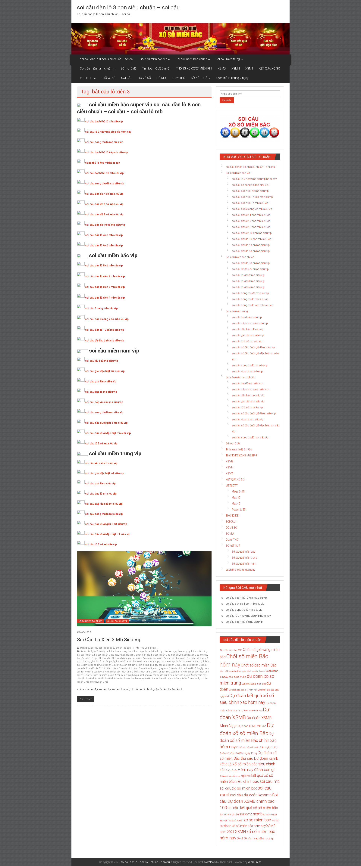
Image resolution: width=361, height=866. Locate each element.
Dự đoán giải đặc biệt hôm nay (243, 690)
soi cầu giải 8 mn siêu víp (100, 381)
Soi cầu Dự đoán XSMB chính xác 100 (249, 801)
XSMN (235, 68)
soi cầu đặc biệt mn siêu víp (248, 395)
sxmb (257, 814)
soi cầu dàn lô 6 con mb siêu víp (251, 251)
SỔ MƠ (161, 78)
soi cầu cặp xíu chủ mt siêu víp (250, 323)
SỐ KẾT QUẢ (199, 78)
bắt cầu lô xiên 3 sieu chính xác (134, 654)
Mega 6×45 (238, 491)
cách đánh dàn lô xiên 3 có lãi (91, 668)
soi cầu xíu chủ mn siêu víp (247, 419)
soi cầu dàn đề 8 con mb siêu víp (251, 226)
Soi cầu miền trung (227, 59)
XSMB (222, 68)
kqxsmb (246, 776)
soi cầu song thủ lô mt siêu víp (104, 513)
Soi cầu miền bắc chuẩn (191, 59)
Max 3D (236, 497)
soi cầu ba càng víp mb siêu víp (250, 184)
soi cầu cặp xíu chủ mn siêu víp (250, 389)
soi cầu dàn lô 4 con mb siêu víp (251, 245)
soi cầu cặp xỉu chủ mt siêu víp (103, 503)
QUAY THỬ (178, 78)
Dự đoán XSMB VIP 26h (252, 726)
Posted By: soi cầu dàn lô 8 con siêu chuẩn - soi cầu (105, 648)
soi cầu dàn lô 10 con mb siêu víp (251, 239)
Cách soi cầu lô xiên (256, 671)
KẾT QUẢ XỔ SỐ (269, 68)
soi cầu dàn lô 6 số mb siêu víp (104, 245)
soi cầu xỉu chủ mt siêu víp (101, 463)
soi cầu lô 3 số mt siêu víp (101, 544)
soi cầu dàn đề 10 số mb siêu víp (105, 224)
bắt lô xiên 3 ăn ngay (121, 658)
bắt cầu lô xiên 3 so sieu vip (193, 654)
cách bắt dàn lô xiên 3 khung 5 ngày (140, 665)
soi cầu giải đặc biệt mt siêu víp (104, 473)
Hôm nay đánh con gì (256, 769)
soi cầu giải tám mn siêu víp (248, 401)
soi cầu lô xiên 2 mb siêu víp (248, 275)
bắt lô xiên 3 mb (124, 661)
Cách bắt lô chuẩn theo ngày (233, 671)
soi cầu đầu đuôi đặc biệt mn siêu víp (108, 433)
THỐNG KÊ (108, 78)
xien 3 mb (103, 682)
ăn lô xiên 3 (99, 651)
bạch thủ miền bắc (197, 651)
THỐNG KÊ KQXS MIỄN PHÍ (194, 68)
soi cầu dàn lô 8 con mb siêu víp (251, 263)
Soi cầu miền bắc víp (153, 59)
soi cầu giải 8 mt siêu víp (100, 483)
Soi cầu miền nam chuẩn (96, 68)
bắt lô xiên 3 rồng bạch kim (195, 661)
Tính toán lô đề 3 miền (156, 68)
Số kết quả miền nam (244, 563)
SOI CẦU (126, 78)
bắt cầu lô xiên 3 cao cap (106, 654)
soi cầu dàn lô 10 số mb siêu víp (104, 329)
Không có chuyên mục (230, 776)
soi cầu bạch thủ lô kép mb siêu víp (106, 152)
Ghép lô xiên (231, 770)
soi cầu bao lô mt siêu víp (100, 493)
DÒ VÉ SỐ (144, 78)
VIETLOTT (86, 78)
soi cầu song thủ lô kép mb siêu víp (252, 305)
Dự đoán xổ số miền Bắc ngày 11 (255, 747)
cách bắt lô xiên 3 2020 (170, 665)
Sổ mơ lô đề (128, 68)
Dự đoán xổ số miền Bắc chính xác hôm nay (248, 740)
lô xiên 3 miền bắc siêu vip (158, 678)
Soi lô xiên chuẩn (229, 814)
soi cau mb (270, 781)
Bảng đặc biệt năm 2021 (231, 650)
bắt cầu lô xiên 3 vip (87, 658)
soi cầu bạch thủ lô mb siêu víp (104, 121)
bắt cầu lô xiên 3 (85, 654)
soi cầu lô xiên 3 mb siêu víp (109, 639)
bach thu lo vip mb (137, 651)
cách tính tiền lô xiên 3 (105, 675)
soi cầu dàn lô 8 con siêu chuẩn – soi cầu (128, 7)
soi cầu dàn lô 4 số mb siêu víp (104, 235)
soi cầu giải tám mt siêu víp (248, 335)
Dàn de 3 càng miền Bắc (254, 683)
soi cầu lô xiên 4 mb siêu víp (248, 287)
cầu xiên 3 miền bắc (87, 678)
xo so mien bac (257, 819)
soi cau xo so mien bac (238, 788)
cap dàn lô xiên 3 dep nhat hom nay (134, 675)
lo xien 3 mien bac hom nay (130, 678)
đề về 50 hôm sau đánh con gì (255, 838)
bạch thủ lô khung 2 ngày (232, 78)
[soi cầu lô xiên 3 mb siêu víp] (144, 588)
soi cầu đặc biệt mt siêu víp (247, 329)
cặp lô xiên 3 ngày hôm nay (193, 675)
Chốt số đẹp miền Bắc (259, 665)
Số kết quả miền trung (244, 557)
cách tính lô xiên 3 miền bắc (185, 671)
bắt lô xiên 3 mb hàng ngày (146, 661)
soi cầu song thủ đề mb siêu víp (104, 183)
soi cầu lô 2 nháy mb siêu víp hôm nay (108, 131)
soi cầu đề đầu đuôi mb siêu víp (104, 340)
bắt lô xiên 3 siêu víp (111, 665)
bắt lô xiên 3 (104, 658)
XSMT (249, 68)
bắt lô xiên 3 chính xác (164, 658)
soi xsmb (246, 814)
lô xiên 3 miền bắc (107, 678)
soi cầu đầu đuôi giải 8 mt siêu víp (106, 524)
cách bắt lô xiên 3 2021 (194, 665)
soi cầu (175, 678)
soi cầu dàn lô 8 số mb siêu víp (104, 265)
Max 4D (236, 503)
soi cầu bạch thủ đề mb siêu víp (104, 173)
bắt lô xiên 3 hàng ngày (103, 661)
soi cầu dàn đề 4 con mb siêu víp (251, 214)
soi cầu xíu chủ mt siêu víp (247, 371)
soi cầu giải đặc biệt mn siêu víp (104, 371)
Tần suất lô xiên (235, 820)
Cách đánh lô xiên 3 (117, 668)
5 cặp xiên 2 (86, 651)
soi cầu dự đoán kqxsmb (251, 795)
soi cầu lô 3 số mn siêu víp (101, 443)
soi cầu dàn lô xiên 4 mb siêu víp (105, 297)
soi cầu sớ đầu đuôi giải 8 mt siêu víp (253, 347)
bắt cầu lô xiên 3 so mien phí (165, 654)
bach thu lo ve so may (116, 651)
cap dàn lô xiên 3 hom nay (165, 675)
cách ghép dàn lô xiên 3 (165, 668)
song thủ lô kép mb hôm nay (102, 162)
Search (226, 100)
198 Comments (148, 648)
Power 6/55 (239, 509)
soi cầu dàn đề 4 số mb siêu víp (104, 193)
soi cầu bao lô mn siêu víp (101, 391)
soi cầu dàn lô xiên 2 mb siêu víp (105, 276)
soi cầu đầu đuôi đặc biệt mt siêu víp (107, 534)
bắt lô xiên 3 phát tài (171, 661)
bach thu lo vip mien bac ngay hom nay (167, 651)
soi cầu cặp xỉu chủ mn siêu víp (104, 402)
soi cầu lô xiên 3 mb (189, 678)
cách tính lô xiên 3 (131, 671)
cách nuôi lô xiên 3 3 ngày (190, 668)
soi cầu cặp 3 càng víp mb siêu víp (252, 208)
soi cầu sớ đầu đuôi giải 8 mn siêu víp (254, 413)
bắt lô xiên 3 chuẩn (185, 658)
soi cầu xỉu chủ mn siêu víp (101, 360)
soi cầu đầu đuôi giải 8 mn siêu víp (106, 422)
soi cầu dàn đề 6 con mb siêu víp (251, 220)
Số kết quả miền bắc (243, 551)
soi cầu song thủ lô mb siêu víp (104, 142)
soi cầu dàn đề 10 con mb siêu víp (252, 232)
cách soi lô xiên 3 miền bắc (107, 671)
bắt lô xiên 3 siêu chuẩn (88, 665)
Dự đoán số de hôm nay (251, 710)
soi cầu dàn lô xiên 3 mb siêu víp (105, 286)
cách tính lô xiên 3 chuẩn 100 (155, 671)
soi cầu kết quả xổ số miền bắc (253, 807)
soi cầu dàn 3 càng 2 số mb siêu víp (106, 319)
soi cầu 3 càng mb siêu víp (101, 308)
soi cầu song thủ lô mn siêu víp (104, 412)
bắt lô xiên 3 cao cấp (142, 658)
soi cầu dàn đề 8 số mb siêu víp (104, 214)
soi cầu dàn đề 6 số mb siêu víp (104, 204)
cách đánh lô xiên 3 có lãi (140, 668)
